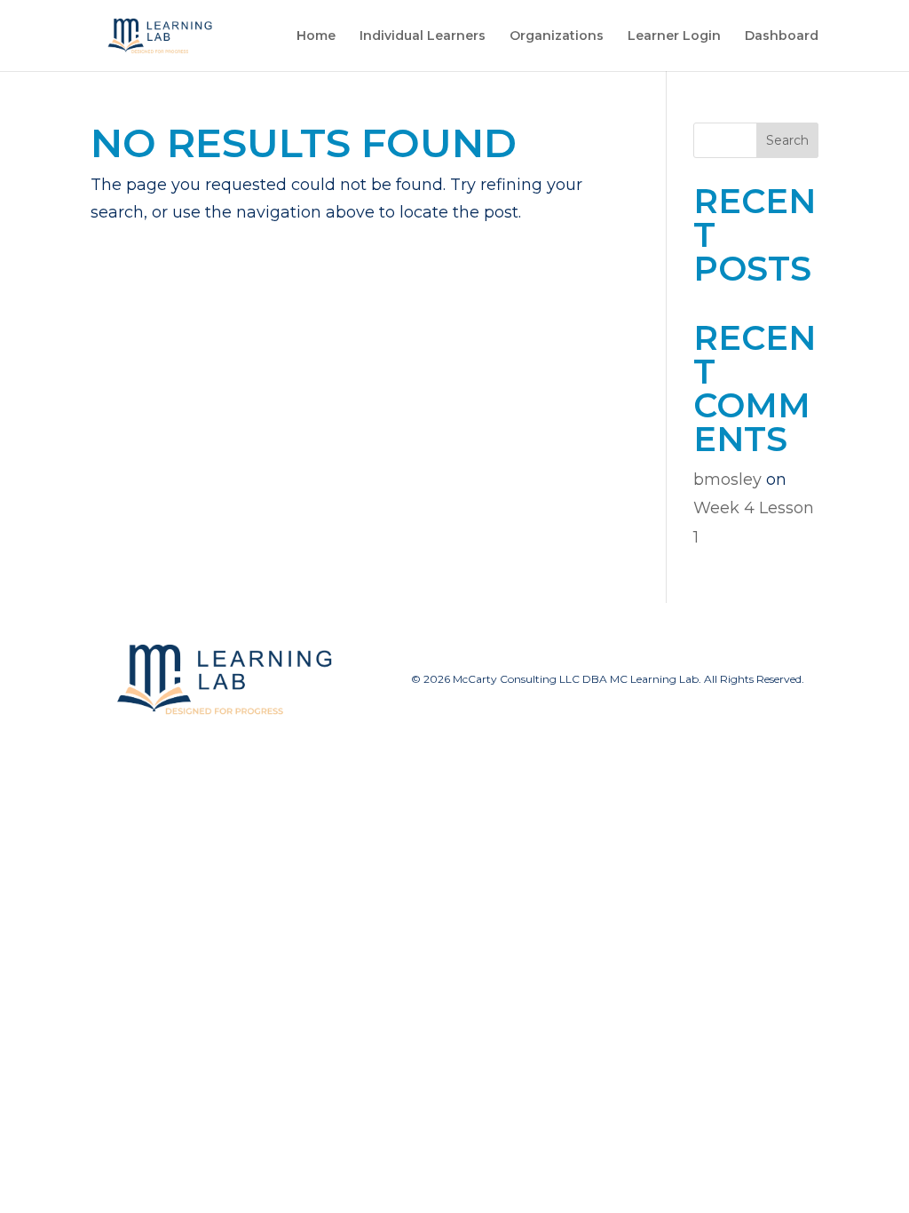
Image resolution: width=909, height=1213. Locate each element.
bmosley (727, 479)
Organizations (557, 36)
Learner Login (674, 36)
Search (787, 140)
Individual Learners (423, 36)
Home (316, 36)
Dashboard (781, 36)
